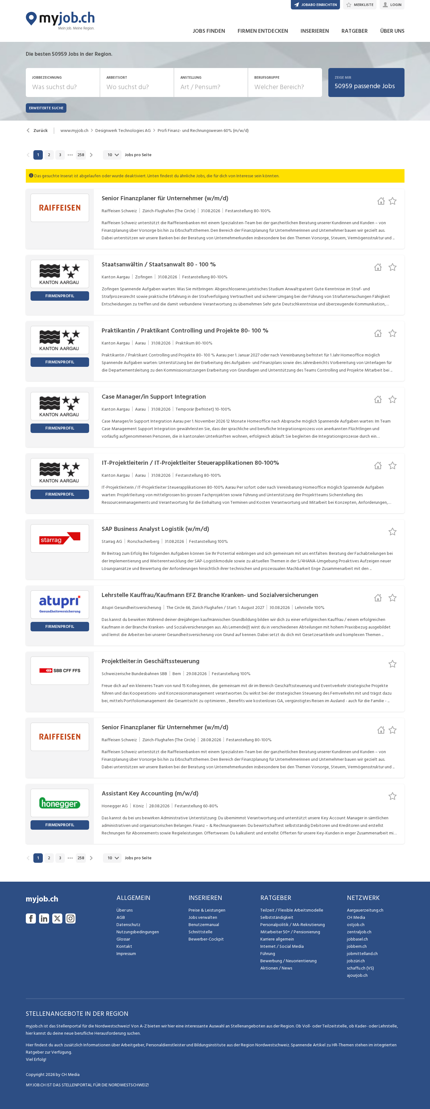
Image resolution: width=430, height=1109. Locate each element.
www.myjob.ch (74, 131)
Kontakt (124, 946)
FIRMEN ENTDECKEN (263, 31)
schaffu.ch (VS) (360, 968)
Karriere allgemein (277, 939)
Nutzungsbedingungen (137, 932)
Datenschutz (128, 924)
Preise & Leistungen (207, 910)
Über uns (124, 910)
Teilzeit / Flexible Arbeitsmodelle (291, 910)
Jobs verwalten (203, 917)
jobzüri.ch (356, 960)
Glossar (123, 939)
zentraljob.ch (359, 932)
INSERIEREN (315, 31)
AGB (120, 917)
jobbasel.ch (357, 939)
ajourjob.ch (357, 975)
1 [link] (38, 154)
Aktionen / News (276, 968)
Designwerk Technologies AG (123, 131)
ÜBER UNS (392, 31)
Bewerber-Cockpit (206, 939)
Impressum (126, 953)
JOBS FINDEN (209, 31)
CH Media (356, 917)
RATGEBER (355, 31)
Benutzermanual (204, 924)
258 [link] (80, 154)
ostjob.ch (356, 924)
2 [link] (49, 154)
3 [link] (60, 154)
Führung (267, 953)
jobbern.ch (357, 946)
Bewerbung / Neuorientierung (288, 960)
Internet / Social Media (282, 946)
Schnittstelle (200, 932)
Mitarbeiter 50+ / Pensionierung (290, 932)
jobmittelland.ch (362, 953)
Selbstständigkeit (276, 917)
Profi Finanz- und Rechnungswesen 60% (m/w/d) (203, 131)
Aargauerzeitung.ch (365, 910)
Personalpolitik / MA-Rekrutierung (292, 924)
